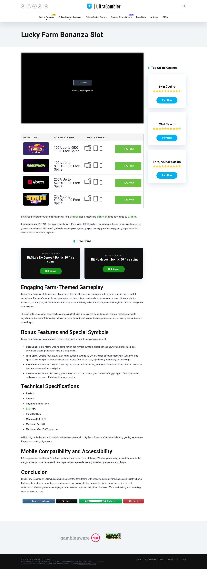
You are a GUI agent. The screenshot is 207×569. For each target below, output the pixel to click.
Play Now (128, 149)
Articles (154, 17)
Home (138, 559)
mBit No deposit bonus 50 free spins (113, 259)
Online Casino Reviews (69, 17)
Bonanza (74, 216)
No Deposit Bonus (51, 253)
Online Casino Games (96, 17)
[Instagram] (40, 6)
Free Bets (141, 17)
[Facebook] (23, 6)
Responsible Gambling (154, 559)
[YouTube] (34, 6)
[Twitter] (29, 6)
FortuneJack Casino (167, 162)
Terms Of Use (172, 559)
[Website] (46, 6)
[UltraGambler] (104, 6)
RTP (28, 408)
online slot (102, 216)
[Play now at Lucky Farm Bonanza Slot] (36, 154)
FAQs (165, 17)
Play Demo (82, 83)
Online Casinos (46, 17)
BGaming (132, 216)
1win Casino (167, 86)
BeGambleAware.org (88, 564)
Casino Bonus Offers (121, 17)
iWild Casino (167, 124)
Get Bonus (50, 271)
